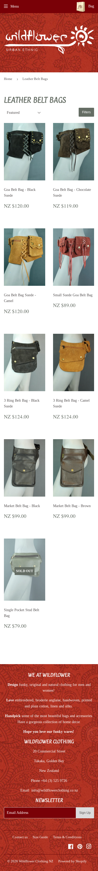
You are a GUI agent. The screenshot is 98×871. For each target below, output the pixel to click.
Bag (90, 6)
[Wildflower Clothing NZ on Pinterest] (80, 847)
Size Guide (40, 837)
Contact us (20, 837)
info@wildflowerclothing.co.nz (54, 790)
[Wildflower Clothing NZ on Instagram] (88, 847)
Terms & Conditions (67, 837)
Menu (14, 6)
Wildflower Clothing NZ (36, 861)
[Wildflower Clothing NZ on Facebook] (70, 847)
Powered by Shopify (72, 861)
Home (8, 79)
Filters (86, 112)
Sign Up (85, 813)
